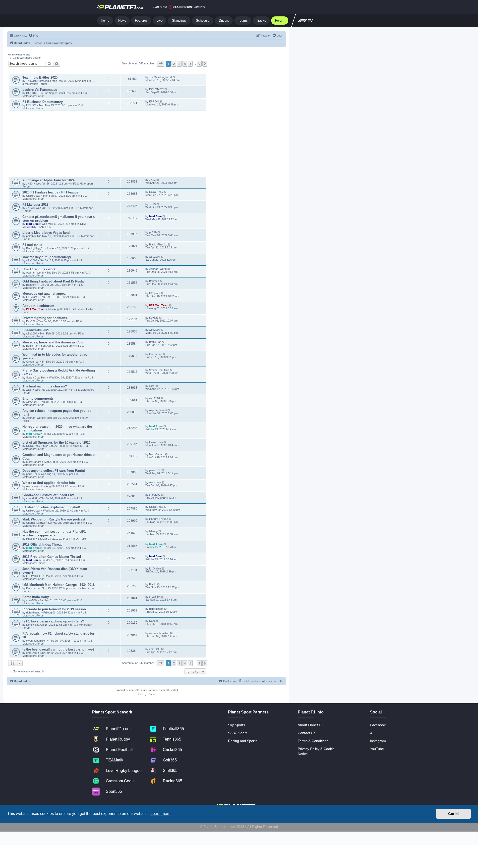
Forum (279, 20)
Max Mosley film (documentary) (46, 257)
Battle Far (32, 345)
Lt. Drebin (32, 575)
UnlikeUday (33, 195)
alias (29, 389)
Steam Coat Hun (36, 377)
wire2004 (31, 260)
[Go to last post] (174, 77)
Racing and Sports (242, 741)
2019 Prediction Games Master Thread (51, 557)
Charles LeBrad (35, 522)
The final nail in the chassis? (44, 386)
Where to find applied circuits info (48, 483)
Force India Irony (35, 597)
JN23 (29, 183)
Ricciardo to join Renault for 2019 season (54, 609)
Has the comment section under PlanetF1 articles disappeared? (54, 533)
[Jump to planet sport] (181, 7)
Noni (29, 624)
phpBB (133, 690)
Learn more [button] (160, 813)
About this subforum (38, 306)
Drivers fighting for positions (44, 318)
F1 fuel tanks (32, 245)
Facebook (378, 725)
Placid (29, 588)
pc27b (30, 236)
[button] (160, 64)
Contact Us (306, 733)
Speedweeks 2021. (36, 330)
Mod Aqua (33, 433)
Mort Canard (33, 461)
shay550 (31, 600)
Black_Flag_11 (35, 248)
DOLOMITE (33, 93)
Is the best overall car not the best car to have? (58, 649)
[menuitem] (34, 36)
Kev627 (31, 321)
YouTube (377, 749)
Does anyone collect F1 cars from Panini (53, 470)
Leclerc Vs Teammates (39, 90)
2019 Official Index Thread (42, 544)
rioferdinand (33, 612)
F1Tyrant (32, 296)
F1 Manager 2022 (35, 204)
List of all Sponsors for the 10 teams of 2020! (56, 442)
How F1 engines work (39, 269)
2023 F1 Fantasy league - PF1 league (50, 192)
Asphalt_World (35, 272)
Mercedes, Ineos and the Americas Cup (52, 342)
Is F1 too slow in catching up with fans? (53, 621)
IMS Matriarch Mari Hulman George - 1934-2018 (58, 585)
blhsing (30, 538)
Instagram (378, 741)
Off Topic (81, 538)
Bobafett (31, 284)
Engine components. (38, 398)
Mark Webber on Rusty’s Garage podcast (53, 519)
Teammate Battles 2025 (40, 77)
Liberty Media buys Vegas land (46, 233)
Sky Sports (236, 725)
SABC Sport (237, 733)
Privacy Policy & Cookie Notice (316, 751)
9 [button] (199, 63)
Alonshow (32, 486)
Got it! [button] (453, 814)
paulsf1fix (32, 473)
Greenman (33, 361)
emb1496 (31, 652)
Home (105, 20)
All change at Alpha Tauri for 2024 (48, 180)
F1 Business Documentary (42, 102)
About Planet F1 (310, 725)
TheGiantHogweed (37, 80)
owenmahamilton (36, 640)
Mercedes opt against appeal (44, 293)
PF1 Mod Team (36, 309)
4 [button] (185, 63)
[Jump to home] (120, 7)
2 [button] (174, 63)
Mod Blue (32, 223)
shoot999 (31, 498)
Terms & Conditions (313, 741)
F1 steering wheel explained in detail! (51, 507)
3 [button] (179, 63)
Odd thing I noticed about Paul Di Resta (53, 281)
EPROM (31, 105)
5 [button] (190, 63)
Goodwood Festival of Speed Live (48, 495)
